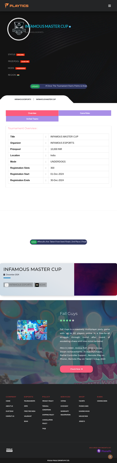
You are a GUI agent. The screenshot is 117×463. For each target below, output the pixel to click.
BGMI (42, 284)
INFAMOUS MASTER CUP (32, 269)
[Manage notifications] (110, 456)
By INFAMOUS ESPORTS (34, 32)
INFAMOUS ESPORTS (23, 99)
